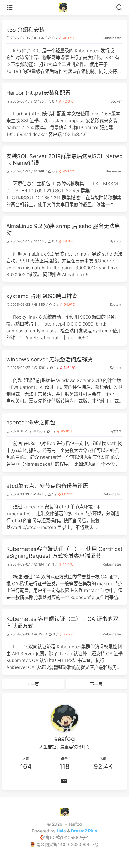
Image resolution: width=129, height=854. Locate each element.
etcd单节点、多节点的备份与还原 (47, 485)
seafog (75, 823)
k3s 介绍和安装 (25, 29)
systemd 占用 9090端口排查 (41, 296)
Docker (116, 101)
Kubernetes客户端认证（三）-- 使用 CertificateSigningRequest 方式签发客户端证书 (64, 552)
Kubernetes (112, 38)
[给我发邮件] (64, 781)
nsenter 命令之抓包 (30, 422)
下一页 (96, 684)
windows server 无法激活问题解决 (49, 359)
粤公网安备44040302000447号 (67, 844)
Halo (61, 830)
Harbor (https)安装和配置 (38, 92)
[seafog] (64, 7)
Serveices (114, 171)
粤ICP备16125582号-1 (67, 837)
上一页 (32, 684)
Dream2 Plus (84, 830)
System (116, 241)
